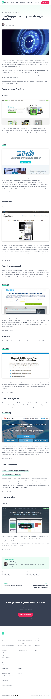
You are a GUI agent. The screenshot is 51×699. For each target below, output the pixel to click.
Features (3, 643)
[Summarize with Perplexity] (28, 574)
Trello (4, 145)
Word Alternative (5, 687)
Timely (4, 503)
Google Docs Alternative (7, 685)
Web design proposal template (24, 643)
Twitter (36, 650)
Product (6, 2)
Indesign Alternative (6, 683)
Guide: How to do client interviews (25, 640)
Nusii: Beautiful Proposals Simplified (15, 471)
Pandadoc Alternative (6, 673)
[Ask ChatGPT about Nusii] (13, 695)
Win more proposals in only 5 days (18, 487)
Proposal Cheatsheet (22, 650)
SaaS (3, 652)
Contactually (6, 413)
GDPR (36, 648)
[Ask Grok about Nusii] (19, 695)
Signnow (5, 207)
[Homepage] (3, 2)
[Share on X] (3, 574)
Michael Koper (8, 24)
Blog (2, 12)
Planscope (5, 285)
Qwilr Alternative (5, 680)
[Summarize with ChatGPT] (30, 574)
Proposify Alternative (6, 671)
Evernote (5, 95)
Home (3, 640)
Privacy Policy (37, 645)
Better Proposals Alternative (7, 675)
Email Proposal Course (22, 648)
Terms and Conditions (39, 643)
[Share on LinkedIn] (6, 574)
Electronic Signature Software (8, 645)
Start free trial (45, 2)
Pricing (12, 2)
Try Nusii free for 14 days (25, 614)
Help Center (20, 671)
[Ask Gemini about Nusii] (17, 695)
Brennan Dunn (27, 322)
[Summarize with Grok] (39, 574)
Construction (4, 650)
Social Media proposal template (24, 645)
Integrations (22, 2)
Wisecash (5, 349)
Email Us (20, 673)
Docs (36, 2)
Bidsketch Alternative (6, 678)
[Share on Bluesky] (8, 574)
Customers (29, 2)
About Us (37, 640)
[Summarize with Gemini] (36, 574)
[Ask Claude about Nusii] (15, 695)
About (17, 2)
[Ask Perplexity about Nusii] (11, 695)
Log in (38, 2)
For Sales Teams (5, 648)
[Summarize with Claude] (33, 574)
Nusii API (3, 664)
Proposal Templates (6, 657)
